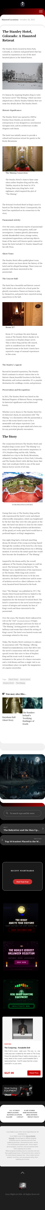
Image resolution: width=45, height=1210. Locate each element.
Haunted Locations (10, 19)
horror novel (25, 679)
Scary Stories (29, 1110)
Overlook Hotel (23, 621)
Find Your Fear (23, 882)
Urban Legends (13, 1112)
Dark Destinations (30, 1112)
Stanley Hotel (8, 683)
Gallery (9, 1117)
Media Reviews (31, 1115)
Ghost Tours (13, 679)
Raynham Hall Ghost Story (8, 718)
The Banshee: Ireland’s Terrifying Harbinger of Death (29, 718)
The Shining (20, 683)
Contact (20, 1117)
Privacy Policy (33, 1117)
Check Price (34, 1073)
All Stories (14, 1110)
